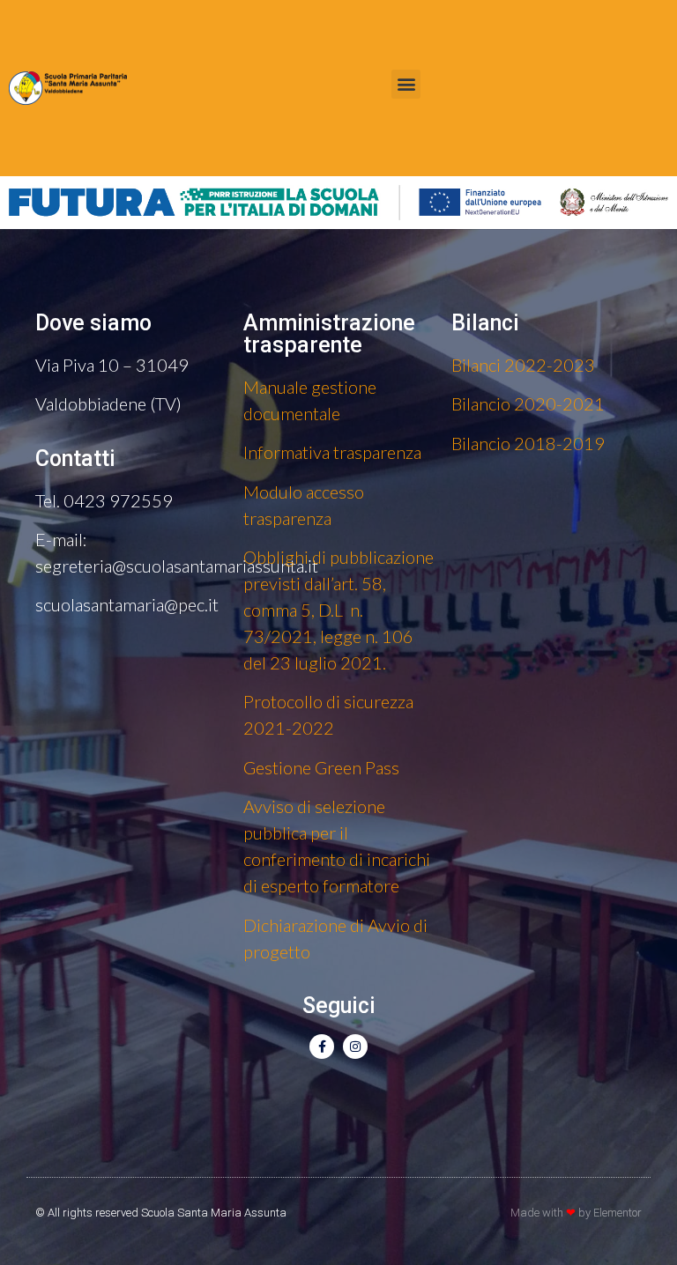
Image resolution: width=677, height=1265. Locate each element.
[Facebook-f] (321, 1046)
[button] (405, 84)
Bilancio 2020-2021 (528, 403)
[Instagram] (355, 1046)
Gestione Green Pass (321, 767)
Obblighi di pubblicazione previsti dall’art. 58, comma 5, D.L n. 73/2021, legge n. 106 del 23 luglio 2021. (338, 609)
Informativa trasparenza (332, 451)
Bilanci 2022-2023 (523, 364)
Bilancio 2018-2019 (528, 443)
